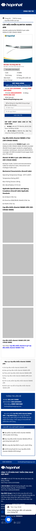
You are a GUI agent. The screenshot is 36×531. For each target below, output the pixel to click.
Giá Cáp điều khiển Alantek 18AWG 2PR (15, 367)
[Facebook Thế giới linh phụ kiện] (2, 511)
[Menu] (2, 12)
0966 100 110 (28, 11)
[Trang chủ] (5, 12)
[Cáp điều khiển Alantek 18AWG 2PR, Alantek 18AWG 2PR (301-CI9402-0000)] (18, 48)
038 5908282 (7, 462)
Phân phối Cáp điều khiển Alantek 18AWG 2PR (17, 373)
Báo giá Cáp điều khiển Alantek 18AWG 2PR (16, 370)
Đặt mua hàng (18, 84)
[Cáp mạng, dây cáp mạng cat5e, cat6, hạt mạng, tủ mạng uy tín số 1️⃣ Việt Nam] (12, 5)
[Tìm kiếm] (9, 12)
